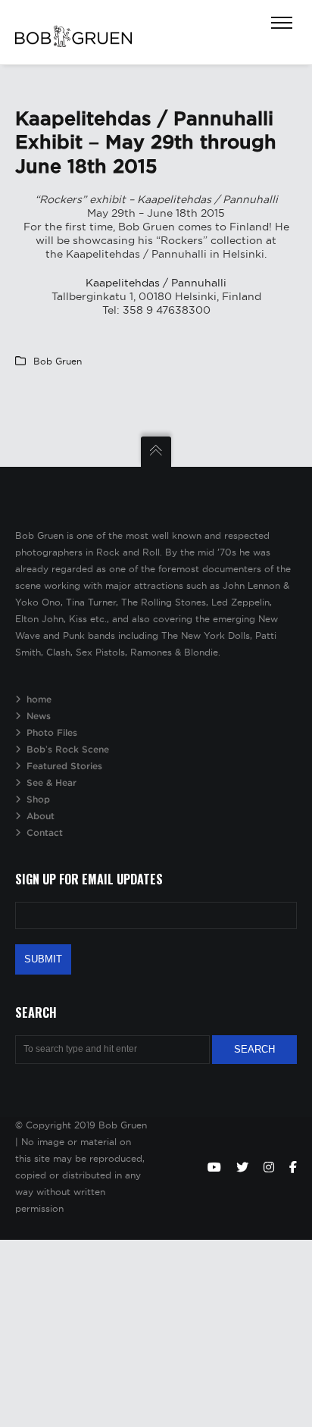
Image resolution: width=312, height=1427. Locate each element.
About (41, 816)
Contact (45, 832)
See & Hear (51, 782)
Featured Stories (64, 766)
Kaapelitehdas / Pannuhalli (156, 283)
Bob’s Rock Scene (68, 749)
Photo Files (52, 732)
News (39, 716)
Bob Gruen (57, 361)
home (39, 699)
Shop (38, 799)
